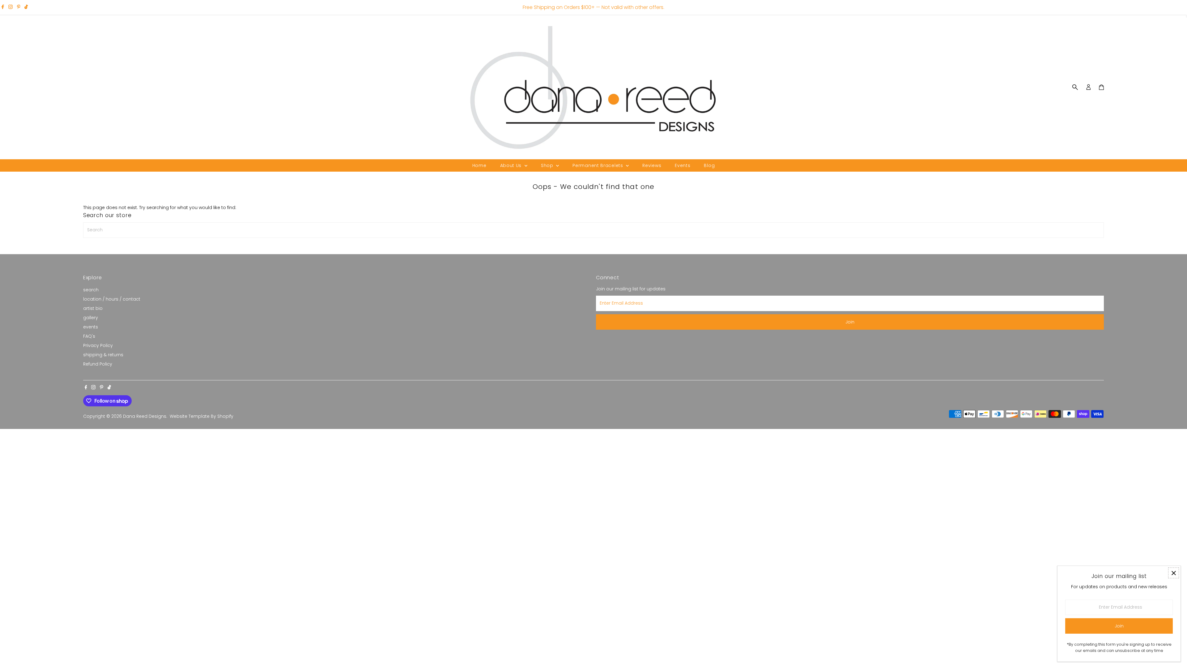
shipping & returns (103, 355)
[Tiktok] (26, 7)
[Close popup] (1173, 572)
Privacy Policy (98, 345)
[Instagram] (10, 7)
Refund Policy (97, 364)
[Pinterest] (18, 7)
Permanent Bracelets (598, 165)
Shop (548, 165)
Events (682, 165)
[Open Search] (1075, 87)
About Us (511, 165)
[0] (1101, 87)
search (91, 290)
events (90, 327)
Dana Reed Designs (144, 416)
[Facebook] (3, 7)
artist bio (93, 308)
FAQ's (89, 336)
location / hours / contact (111, 299)
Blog (709, 165)
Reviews (651, 165)
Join (849, 322)
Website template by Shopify (201, 416)
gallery (90, 318)
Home (479, 165)
